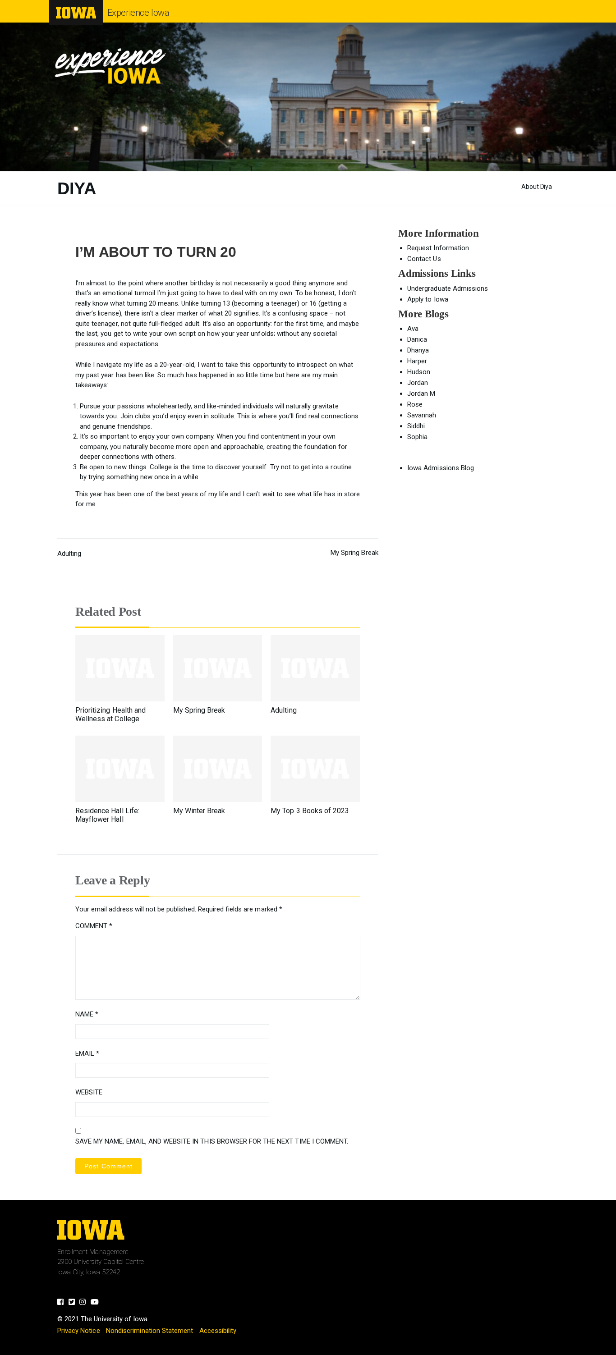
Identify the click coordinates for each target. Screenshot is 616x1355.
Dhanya (418, 350)
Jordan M (421, 393)
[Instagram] (85, 1303)
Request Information (438, 248)
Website (88, 1092)
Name (86, 1014)
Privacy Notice (78, 1331)
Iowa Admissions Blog (440, 468)
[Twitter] (74, 1303)
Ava (412, 329)
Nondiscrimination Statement (149, 1331)
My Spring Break (354, 553)
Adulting (69, 553)
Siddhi (416, 426)
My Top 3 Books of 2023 (310, 810)
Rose (415, 404)
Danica (417, 339)
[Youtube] (97, 1303)
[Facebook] (63, 1303)
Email (87, 1053)
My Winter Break (199, 810)
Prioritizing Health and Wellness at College (110, 714)
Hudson (418, 372)
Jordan (417, 383)
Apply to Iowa (427, 299)
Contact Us (424, 259)
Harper (417, 361)
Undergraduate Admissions (447, 288)
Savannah (421, 415)
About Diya (536, 186)
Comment (93, 926)
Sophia (417, 437)
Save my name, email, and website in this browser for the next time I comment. (211, 1141)
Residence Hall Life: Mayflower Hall (107, 815)
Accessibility (218, 1331)
